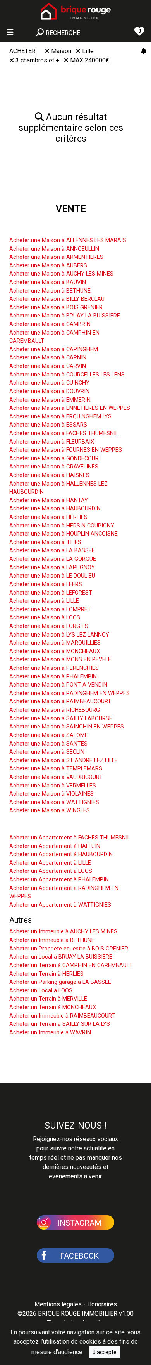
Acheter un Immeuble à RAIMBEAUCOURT (62, 1016)
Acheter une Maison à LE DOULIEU (52, 575)
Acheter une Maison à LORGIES (48, 626)
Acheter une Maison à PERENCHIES (54, 668)
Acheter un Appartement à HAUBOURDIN (61, 854)
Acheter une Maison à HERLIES (48, 517)
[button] (75, 1221)
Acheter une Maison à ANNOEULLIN (54, 249)
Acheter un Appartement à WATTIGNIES (60, 905)
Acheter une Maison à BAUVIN (47, 282)
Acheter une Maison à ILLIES (45, 542)
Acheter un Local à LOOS (40, 990)
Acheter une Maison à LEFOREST (50, 593)
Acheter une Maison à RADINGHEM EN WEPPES (69, 693)
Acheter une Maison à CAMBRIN (50, 324)
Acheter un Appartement (51, 826)
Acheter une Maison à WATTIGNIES (54, 802)
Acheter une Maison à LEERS (45, 584)
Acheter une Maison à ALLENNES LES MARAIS (67, 240)
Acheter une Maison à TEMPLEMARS (55, 768)
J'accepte (105, 1352)
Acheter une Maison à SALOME (48, 735)
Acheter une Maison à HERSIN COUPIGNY (61, 525)
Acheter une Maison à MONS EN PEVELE (60, 659)
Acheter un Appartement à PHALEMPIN (59, 879)
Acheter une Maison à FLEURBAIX (51, 442)
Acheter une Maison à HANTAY (48, 500)
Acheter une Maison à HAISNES (49, 475)
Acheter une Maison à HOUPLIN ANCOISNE (63, 534)
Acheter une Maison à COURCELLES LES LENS (67, 374)
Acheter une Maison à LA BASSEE (52, 550)
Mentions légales (58, 1304)
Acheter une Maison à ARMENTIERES (56, 257)
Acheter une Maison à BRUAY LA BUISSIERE (64, 315)
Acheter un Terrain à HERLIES (46, 974)
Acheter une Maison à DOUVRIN (49, 391)
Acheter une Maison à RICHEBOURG (54, 710)
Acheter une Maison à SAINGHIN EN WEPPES (66, 726)
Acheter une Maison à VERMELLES (52, 785)
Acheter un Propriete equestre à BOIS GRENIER (68, 948)
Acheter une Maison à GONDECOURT (55, 458)
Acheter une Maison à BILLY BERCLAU (57, 299)
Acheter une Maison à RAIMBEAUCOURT (60, 701)
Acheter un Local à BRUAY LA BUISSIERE (60, 957)
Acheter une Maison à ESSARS (48, 424)
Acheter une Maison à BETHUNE (50, 291)
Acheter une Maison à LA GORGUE (52, 559)
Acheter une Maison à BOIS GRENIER (56, 307)
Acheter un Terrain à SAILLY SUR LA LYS (59, 1024)
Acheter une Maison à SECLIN (46, 752)
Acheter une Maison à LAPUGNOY (52, 567)
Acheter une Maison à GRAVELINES (53, 466)
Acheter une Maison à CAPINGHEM (53, 349)
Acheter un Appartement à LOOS (50, 871)
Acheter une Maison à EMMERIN (50, 400)
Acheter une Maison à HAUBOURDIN (55, 508)
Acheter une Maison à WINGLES (49, 810)
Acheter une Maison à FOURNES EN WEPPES (65, 450)
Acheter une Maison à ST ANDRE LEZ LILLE (63, 760)
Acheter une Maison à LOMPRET (50, 609)
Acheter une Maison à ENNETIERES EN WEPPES (69, 408)
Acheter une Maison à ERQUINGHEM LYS (60, 416)
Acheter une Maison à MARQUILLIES (55, 643)
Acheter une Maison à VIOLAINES (51, 794)
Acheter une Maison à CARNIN (47, 357)
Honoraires (102, 1304)
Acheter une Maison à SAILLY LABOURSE (60, 718)
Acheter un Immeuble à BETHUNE (51, 940)
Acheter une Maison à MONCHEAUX (54, 651)
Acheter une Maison (43, 228)
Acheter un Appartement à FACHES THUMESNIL (69, 837)
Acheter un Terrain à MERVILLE (48, 999)
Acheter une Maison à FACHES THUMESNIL (63, 433)
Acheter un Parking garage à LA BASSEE (60, 982)
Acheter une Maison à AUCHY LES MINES (61, 274)
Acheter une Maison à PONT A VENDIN (58, 685)
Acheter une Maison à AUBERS (48, 265)
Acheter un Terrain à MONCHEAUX (52, 1007)
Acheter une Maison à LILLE (44, 601)
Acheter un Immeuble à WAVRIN (50, 1032)
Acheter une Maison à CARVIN (47, 366)
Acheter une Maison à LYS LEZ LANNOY (59, 634)
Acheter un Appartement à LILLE (50, 863)
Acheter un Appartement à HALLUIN (54, 846)
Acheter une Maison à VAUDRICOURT (56, 777)
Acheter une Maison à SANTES (48, 744)
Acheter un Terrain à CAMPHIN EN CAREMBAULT (70, 965)
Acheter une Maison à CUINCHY (49, 383)
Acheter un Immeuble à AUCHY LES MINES (63, 931)
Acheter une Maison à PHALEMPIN (53, 676)
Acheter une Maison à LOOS (44, 617)
